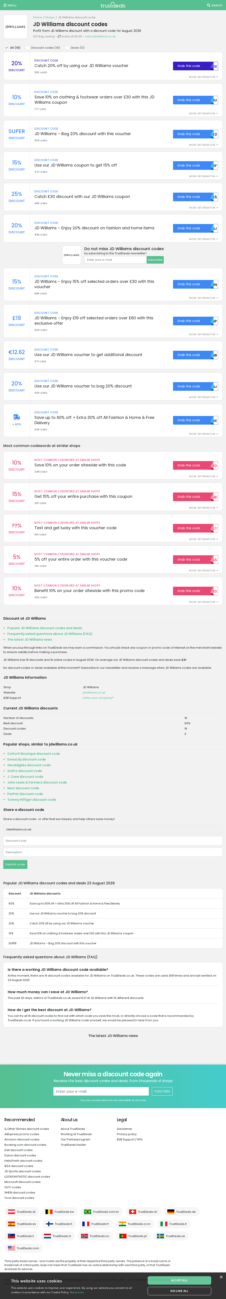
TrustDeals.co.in (139, 1224)
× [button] (221, 1277)
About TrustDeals (73, 1129)
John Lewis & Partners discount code (37, 782)
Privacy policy (127, 1134)
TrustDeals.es (26, 1224)
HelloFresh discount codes (23, 1161)
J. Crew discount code (25, 776)
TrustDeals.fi (63, 1224)
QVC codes (12, 1187)
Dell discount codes (18, 1150)
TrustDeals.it (177, 1224)
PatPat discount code (25, 794)
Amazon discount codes (22, 1139)
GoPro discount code (24, 771)
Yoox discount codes (19, 1198)
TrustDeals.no (99, 1236)
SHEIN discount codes (19, 1192)
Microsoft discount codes (22, 1182)
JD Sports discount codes (22, 1171)
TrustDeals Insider (73, 1145)
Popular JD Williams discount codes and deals (44, 628)
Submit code (15, 864)
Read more (77, 1292)
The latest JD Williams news (29, 639)
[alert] (113, 1285)
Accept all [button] (179, 1280)
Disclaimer (124, 1129)
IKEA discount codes (18, 1166)
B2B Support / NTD (130, 1139)
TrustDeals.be (64, 1212)
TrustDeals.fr (100, 1224)
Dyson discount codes (20, 1155)
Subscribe (155, 260)
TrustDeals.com (28, 1248)
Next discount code (23, 788)
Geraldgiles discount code (29, 765)
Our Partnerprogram (75, 1139)
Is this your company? (98, 698)
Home (37, 17)
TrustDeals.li (25, 1236)
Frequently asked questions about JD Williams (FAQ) (49, 634)
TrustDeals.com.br (106, 1212)
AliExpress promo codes (21, 1134)
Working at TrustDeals (76, 1134)
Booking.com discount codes (25, 1145)
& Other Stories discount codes (26, 1129)
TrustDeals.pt (137, 1236)
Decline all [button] (179, 1291)
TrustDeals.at (26, 1212)
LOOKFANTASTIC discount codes (27, 1176)
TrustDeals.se (175, 1236)
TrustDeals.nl (62, 1236)
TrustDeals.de (186, 1212)
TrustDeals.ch (147, 1212)
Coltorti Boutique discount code (33, 753)
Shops (50, 17)
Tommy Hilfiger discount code (31, 799)
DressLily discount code (26, 759)
